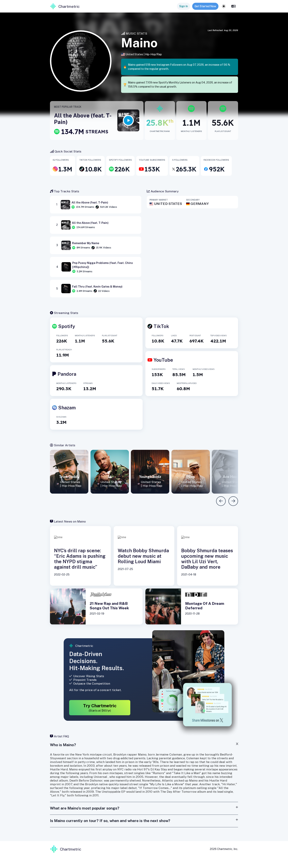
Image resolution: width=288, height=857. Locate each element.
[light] (224, 6)
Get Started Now (205, 6)
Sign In (183, 6)
